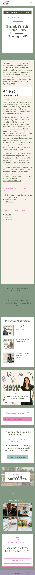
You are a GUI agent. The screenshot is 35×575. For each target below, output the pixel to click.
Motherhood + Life (17, 18)
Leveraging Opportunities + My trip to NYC (17, 289)
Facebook (8, 219)
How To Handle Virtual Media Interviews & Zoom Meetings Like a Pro (17, 303)
